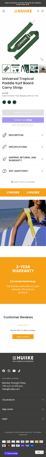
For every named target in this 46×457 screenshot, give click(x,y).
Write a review (23, 336)
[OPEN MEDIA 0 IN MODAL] (41, 59)
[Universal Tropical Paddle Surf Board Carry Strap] (14, 102)
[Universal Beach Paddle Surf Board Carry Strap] (9, 102)
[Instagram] (8, 370)
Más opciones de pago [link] (23, 125)
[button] (3, 11)
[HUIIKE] (23, 359)
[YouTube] (14, 370)
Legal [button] (4, 418)
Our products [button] (8, 399)
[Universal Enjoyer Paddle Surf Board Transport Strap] (4, 102)
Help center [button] (7, 409)
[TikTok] (19, 370)
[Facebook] (3, 370)
